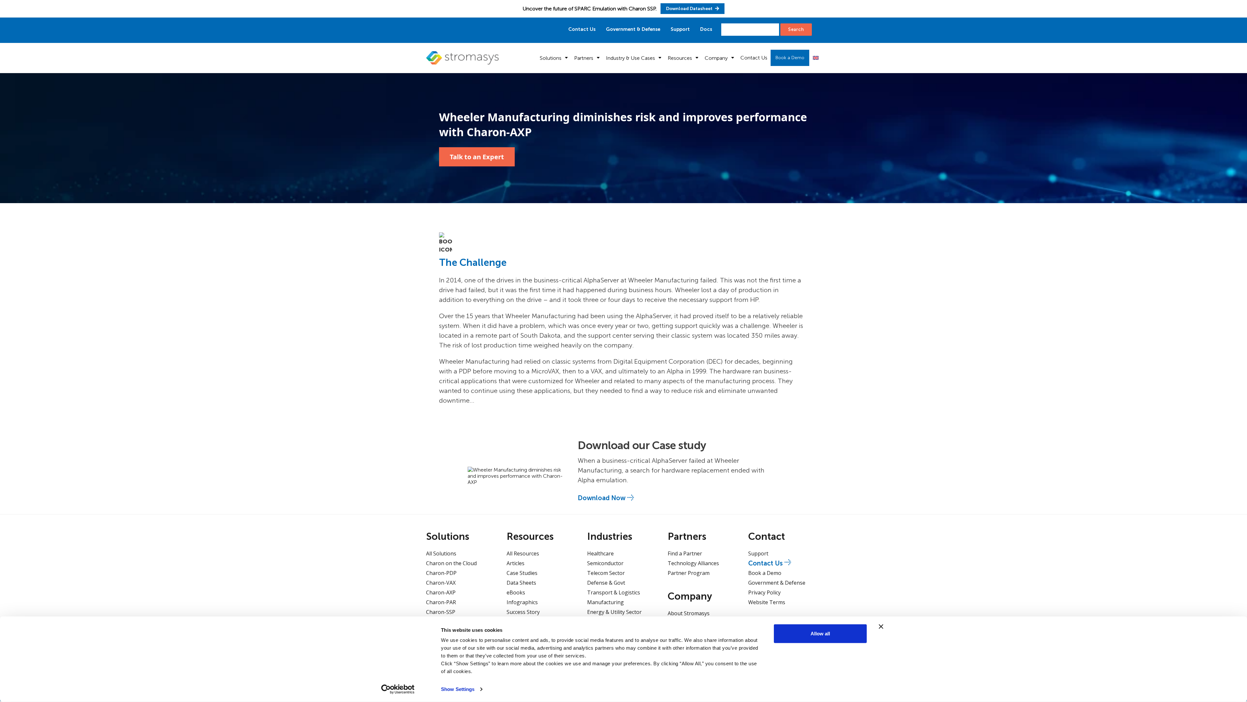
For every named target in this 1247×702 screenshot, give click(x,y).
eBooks (516, 592)
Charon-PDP (441, 573)
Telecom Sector (606, 573)
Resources (680, 58)
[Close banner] (881, 626)
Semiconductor (605, 563)
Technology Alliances (693, 563)
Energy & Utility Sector (614, 612)
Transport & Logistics (613, 592)
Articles (515, 563)
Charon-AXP (441, 592)
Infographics (522, 602)
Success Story (523, 612)
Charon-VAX (441, 582)
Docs (706, 29)
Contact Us (582, 29)
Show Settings (457, 689)
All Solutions (441, 553)
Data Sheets (521, 582)
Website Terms (766, 602)
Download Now (601, 498)
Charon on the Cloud (451, 563)
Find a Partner (685, 553)
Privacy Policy (764, 592)
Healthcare (600, 553)
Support (680, 29)
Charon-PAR (441, 602)
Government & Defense (633, 29)
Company (716, 58)
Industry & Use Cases (630, 58)
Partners (583, 58)
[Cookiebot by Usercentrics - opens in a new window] (398, 689)
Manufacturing (605, 602)
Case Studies (522, 573)
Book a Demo (789, 57)
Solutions (550, 58)
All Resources (523, 553)
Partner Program (689, 573)
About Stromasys (689, 613)
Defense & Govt (606, 582)
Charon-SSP (440, 612)
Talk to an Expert (477, 156)
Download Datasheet (689, 8)
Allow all (820, 633)
